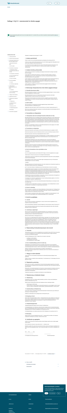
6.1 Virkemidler (11, 89)
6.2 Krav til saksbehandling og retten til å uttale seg (13, 92)
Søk (48, 3)
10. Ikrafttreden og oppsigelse (13, 111)
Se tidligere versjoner (51, 353)
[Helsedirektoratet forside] (13, 3)
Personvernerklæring (48, 399)
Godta (46, 393)
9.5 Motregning (11, 109)
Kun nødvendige (52, 393)
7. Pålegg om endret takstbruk (13, 94)
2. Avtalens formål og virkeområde (14, 58)
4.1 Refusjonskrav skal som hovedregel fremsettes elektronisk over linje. (14, 70)
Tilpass (58, 393)
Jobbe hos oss (11, 403)
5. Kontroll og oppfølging (12, 80)
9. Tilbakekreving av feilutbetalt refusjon (13, 99)
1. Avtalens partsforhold (12, 56)
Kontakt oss (11, 408)
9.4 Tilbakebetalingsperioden (13, 107)
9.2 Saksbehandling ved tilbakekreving (12, 103)
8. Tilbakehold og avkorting (12, 96)
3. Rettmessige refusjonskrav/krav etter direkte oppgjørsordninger (14, 61)
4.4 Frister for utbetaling (12, 78)
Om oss (10, 399)
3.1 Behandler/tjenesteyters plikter (13, 64)
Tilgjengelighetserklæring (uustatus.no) (51, 403)
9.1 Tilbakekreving (11, 101)
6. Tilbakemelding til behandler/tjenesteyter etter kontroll (13, 87)
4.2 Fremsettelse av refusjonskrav (14, 73)
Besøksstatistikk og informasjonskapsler (51, 408)
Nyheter (30, 399)
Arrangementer (31, 403)
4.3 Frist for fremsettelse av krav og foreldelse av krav (13, 76)
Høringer (30, 408)
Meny (58, 3)
